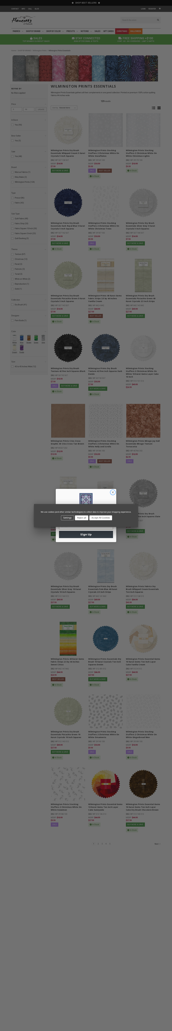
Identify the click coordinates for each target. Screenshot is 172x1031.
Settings (67, 517)
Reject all (81, 517)
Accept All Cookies (101, 517)
